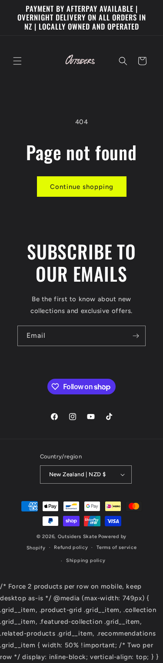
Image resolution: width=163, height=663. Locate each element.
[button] (17, 61)
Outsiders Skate (77, 536)
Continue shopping (81, 187)
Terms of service (116, 547)
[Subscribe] (135, 336)
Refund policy (71, 547)
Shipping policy (86, 560)
